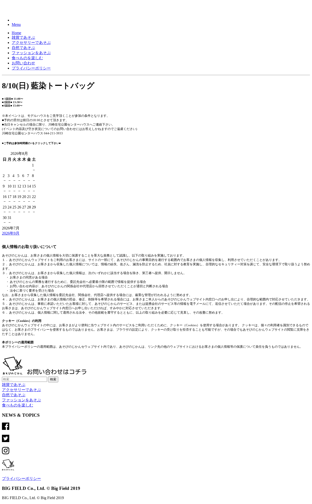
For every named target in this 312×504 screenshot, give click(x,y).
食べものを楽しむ (27, 58)
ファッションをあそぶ (31, 53)
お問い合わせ (23, 63)
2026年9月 (11, 233)
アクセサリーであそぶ (31, 42)
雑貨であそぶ (23, 37)
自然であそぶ (23, 48)
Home (16, 33)
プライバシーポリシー (31, 68)
